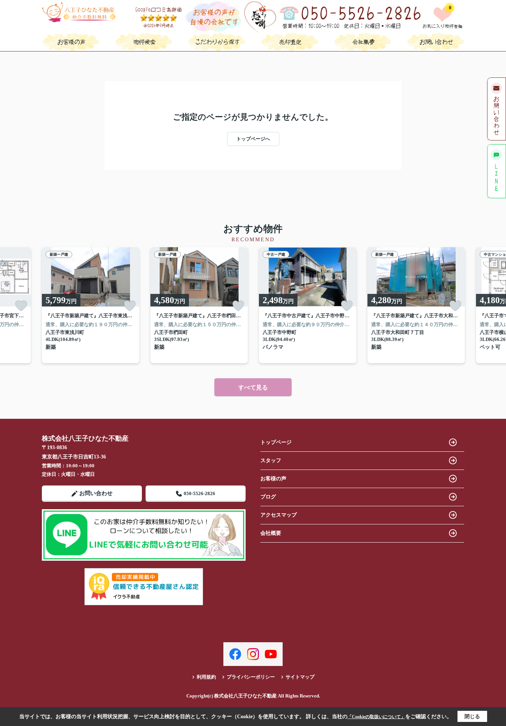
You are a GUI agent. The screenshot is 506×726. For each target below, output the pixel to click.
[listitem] (90, 305)
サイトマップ (300, 677)
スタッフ (270, 460)
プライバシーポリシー (251, 677)
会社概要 (270, 533)
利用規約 (206, 677)
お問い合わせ (96, 493)
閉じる (472, 716)
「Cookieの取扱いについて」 (376, 716)
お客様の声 (273, 478)
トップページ (276, 442)
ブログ (268, 497)
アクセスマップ (278, 515)
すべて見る (253, 387)
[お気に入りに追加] (21, 305)
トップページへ (253, 139)
